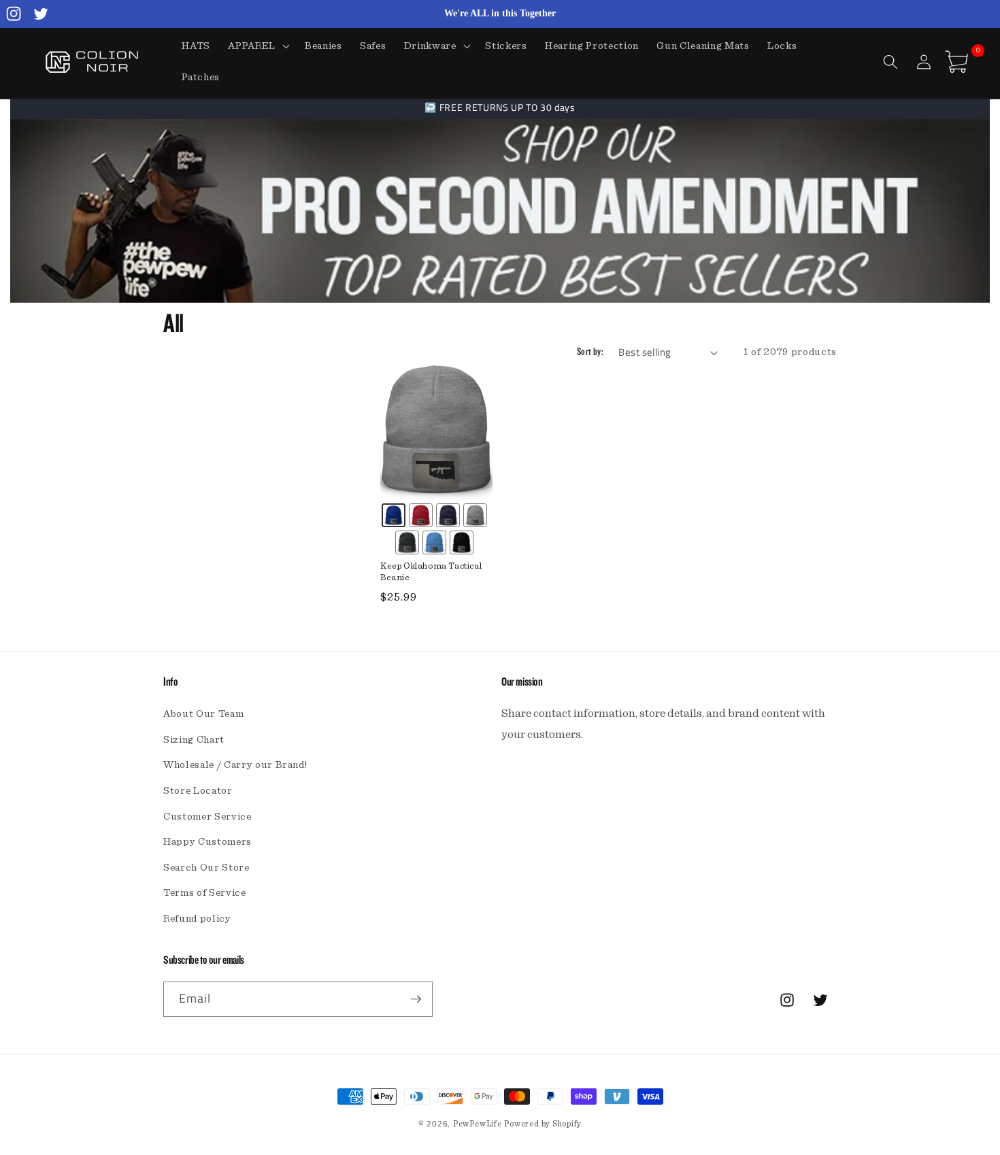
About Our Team (203, 714)
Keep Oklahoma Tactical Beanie (431, 572)
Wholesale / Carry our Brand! (235, 765)
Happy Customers (207, 842)
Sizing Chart (193, 740)
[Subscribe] (415, 999)
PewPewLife (477, 1124)
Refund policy (197, 919)
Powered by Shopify (543, 1124)
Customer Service (207, 816)
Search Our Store (206, 868)
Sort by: (590, 352)
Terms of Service (204, 893)
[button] (257, 46)
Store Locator (198, 791)
